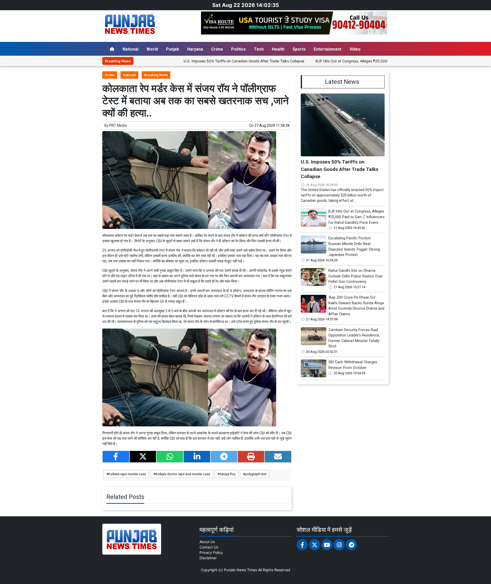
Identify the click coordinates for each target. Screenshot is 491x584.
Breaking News (156, 75)
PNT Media (118, 125)
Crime (217, 49)
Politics (238, 49)
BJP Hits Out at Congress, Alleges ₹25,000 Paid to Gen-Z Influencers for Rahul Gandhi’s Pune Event (378, 61)
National (130, 49)
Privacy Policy (211, 552)
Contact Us (208, 547)
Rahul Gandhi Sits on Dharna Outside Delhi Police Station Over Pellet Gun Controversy (355, 276)
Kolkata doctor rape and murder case (182, 474)
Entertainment (327, 49)
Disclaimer (208, 558)
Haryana (195, 49)
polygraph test (255, 474)
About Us (207, 542)
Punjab (172, 49)
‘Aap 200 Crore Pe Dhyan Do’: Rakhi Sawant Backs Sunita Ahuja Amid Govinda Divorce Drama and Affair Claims (356, 305)
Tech (259, 49)
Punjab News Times (240, 570)
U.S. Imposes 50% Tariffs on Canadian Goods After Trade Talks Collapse (223, 61)
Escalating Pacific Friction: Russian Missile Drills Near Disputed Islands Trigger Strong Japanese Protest (354, 246)
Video (355, 49)
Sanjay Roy (228, 474)
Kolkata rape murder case (127, 474)
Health (278, 49)
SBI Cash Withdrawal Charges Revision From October (352, 365)
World (152, 49)
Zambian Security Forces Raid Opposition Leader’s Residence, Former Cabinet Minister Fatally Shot (354, 338)
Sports (299, 49)
